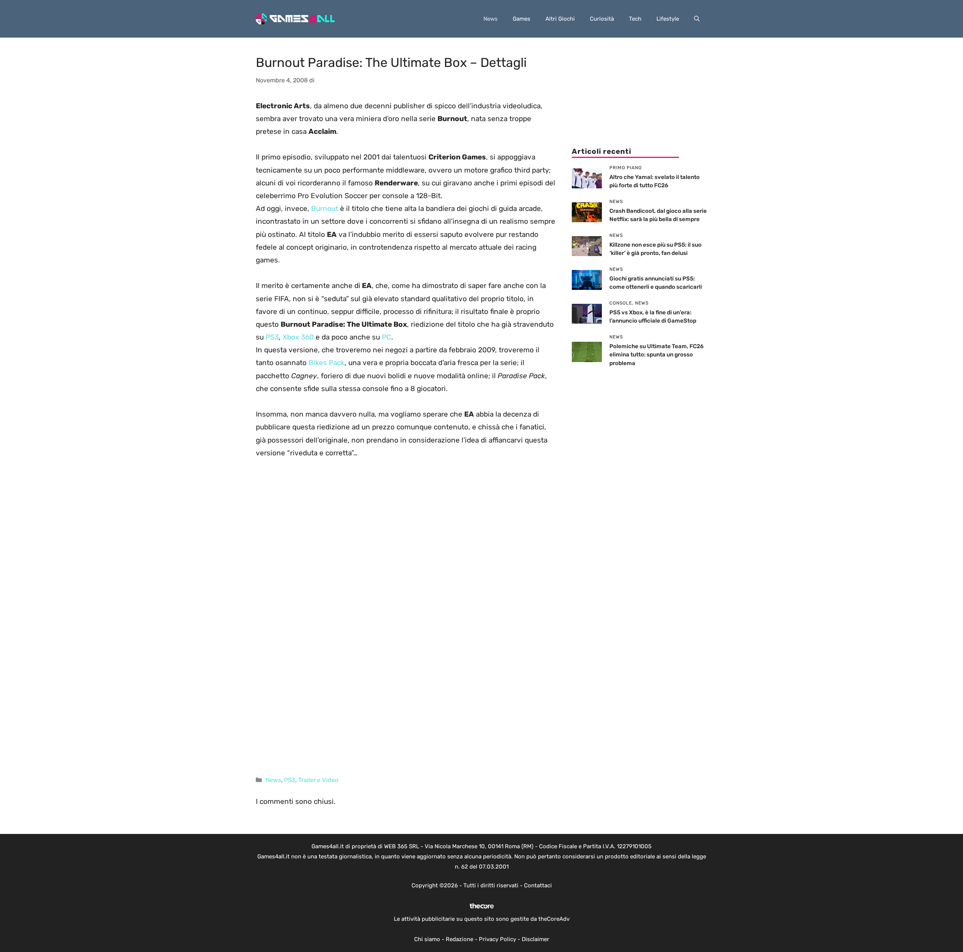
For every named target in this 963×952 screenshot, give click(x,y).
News (490, 18)
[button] (697, 19)
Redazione (459, 939)
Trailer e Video (318, 780)
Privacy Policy (497, 939)
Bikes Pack (326, 362)
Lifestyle (667, 18)
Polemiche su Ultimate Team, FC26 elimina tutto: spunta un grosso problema (656, 355)
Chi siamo (427, 939)
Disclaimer (535, 939)
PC (386, 337)
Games (521, 18)
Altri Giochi (560, 18)
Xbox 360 (299, 337)
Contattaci (538, 885)
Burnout (324, 208)
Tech (635, 18)
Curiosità (602, 18)
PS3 (272, 337)
